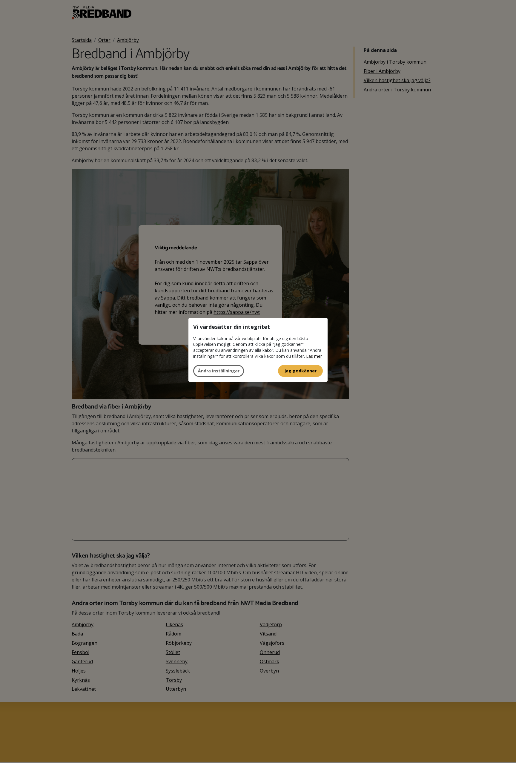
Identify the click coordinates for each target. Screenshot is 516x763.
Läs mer (314, 356)
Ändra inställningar (218, 371)
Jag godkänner (300, 371)
